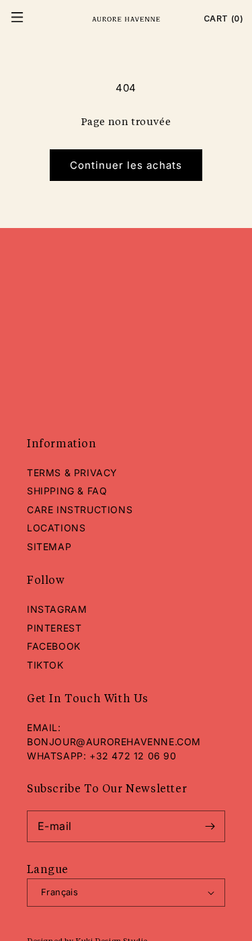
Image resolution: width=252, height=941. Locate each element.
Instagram (57, 609)
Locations (56, 527)
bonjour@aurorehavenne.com (114, 741)
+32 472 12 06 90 (133, 755)
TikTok (45, 665)
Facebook (54, 646)
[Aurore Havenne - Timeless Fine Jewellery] (126, 18)
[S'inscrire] (209, 826)
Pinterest (54, 628)
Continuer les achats (126, 165)
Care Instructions (79, 509)
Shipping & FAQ (67, 490)
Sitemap (49, 546)
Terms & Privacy (72, 472)
